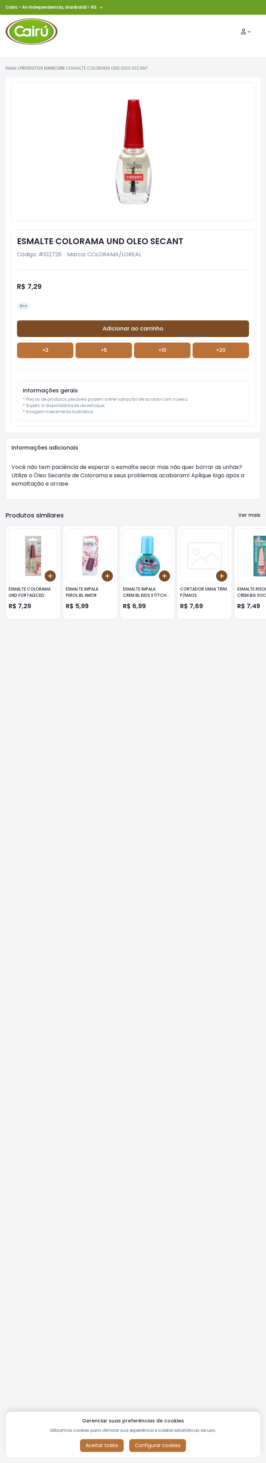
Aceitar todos (102, 1445)
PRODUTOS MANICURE (42, 68)
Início (11, 68)
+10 (162, 350)
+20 (220, 350)
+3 (45, 350)
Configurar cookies (157, 1445)
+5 (104, 350)
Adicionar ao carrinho (133, 328)
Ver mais (249, 515)
